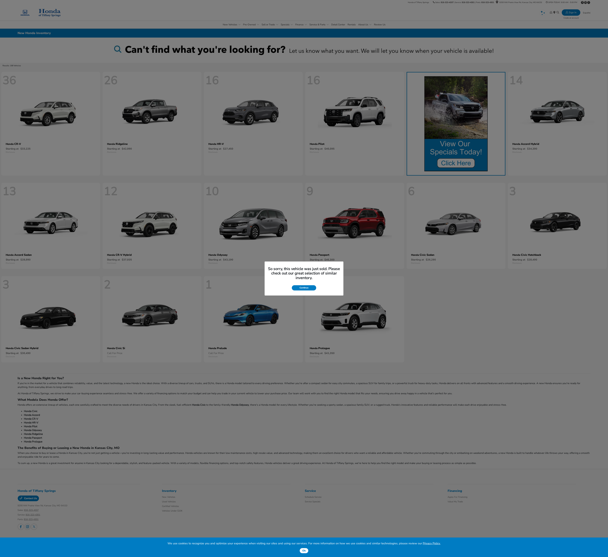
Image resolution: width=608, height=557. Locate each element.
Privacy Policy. (431, 543)
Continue (304, 287)
